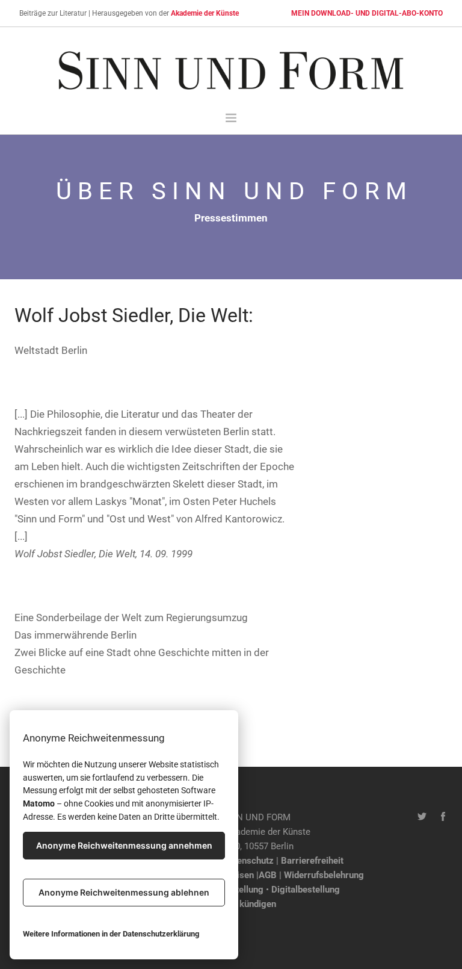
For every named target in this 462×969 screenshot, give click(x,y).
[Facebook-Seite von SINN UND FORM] (443, 817)
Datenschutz (248, 860)
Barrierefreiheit (312, 860)
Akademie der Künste (205, 13)
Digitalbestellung (305, 889)
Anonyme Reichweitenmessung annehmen (124, 845)
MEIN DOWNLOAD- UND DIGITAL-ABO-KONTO (367, 13)
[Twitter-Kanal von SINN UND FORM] (422, 817)
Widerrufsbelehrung (324, 875)
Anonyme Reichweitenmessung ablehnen (123, 892)
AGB (268, 875)
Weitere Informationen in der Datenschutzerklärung (111, 933)
